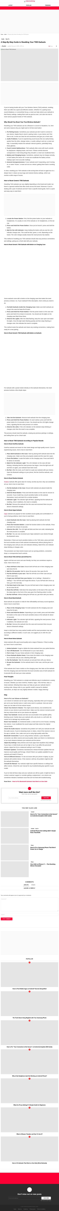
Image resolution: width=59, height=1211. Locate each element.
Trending (48, 5)
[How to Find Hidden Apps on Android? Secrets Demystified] (29, 974)
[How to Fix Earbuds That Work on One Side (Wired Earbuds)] (29, 1148)
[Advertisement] (29, 21)
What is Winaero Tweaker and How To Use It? (30, 1134)
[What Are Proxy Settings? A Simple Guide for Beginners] (29, 1090)
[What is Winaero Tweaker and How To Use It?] (29, 1119)
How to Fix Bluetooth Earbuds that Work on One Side (29, 781)
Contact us (25, 1209)
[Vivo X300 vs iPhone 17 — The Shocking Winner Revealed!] (15, 869)
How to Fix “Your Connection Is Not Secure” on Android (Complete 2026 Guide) (44, 815)
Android (32, 812)
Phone (32, 845)
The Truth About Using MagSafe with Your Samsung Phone (29, 1018)
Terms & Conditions (41, 1209)
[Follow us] (57, 8)
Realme (6, 482)
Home (15, 1209)
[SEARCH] (55, 8)
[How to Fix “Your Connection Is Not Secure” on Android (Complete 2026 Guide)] (15, 819)
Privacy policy (32, 1209)
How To (36, 828)
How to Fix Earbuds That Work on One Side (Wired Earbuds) (29, 1163)
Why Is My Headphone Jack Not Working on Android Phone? (29, 1076)
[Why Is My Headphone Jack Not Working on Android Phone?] (29, 1061)
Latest (10, 5)
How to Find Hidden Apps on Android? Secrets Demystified (29, 989)
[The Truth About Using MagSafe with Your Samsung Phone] (29, 1003)
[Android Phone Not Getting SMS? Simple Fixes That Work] (15, 836)
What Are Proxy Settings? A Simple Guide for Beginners (29, 1105)
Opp (5, 514)
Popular (28, 5)
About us (20, 1209)
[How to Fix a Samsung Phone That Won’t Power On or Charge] (15, 852)
